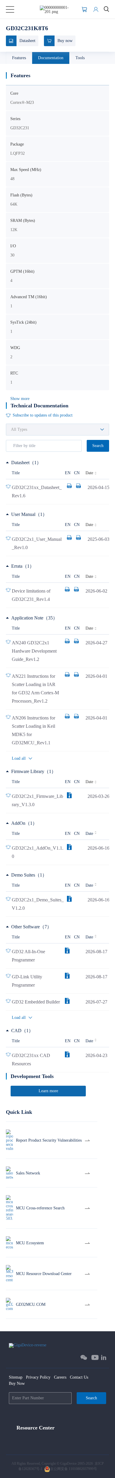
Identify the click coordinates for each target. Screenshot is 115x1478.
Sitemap (15, 1377)
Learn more (48, 1091)
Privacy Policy (38, 1377)
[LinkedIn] (103, 1357)
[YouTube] (95, 1357)
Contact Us (79, 1377)
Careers (60, 1377)
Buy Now (17, 1383)
